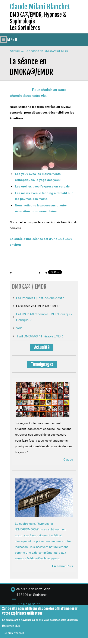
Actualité (42, 347)
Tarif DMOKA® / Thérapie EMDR (39, 336)
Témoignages (42, 364)
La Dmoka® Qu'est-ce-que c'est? (40, 298)
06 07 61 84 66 (29, 604)
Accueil (15, 51)
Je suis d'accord (14, 633)
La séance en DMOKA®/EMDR (38, 306)
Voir (19, 328)
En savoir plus (11, 625)
